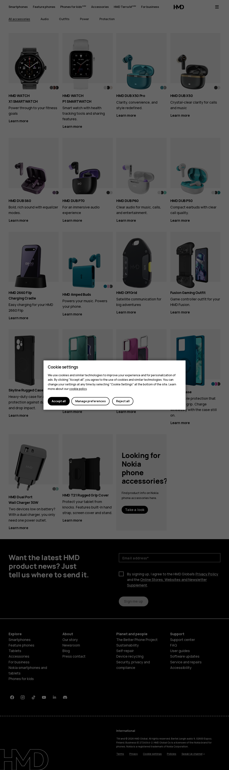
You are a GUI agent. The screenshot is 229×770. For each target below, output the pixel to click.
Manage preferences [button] (90, 401)
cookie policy (78, 389)
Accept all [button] (59, 401)
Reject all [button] (123, 401)
